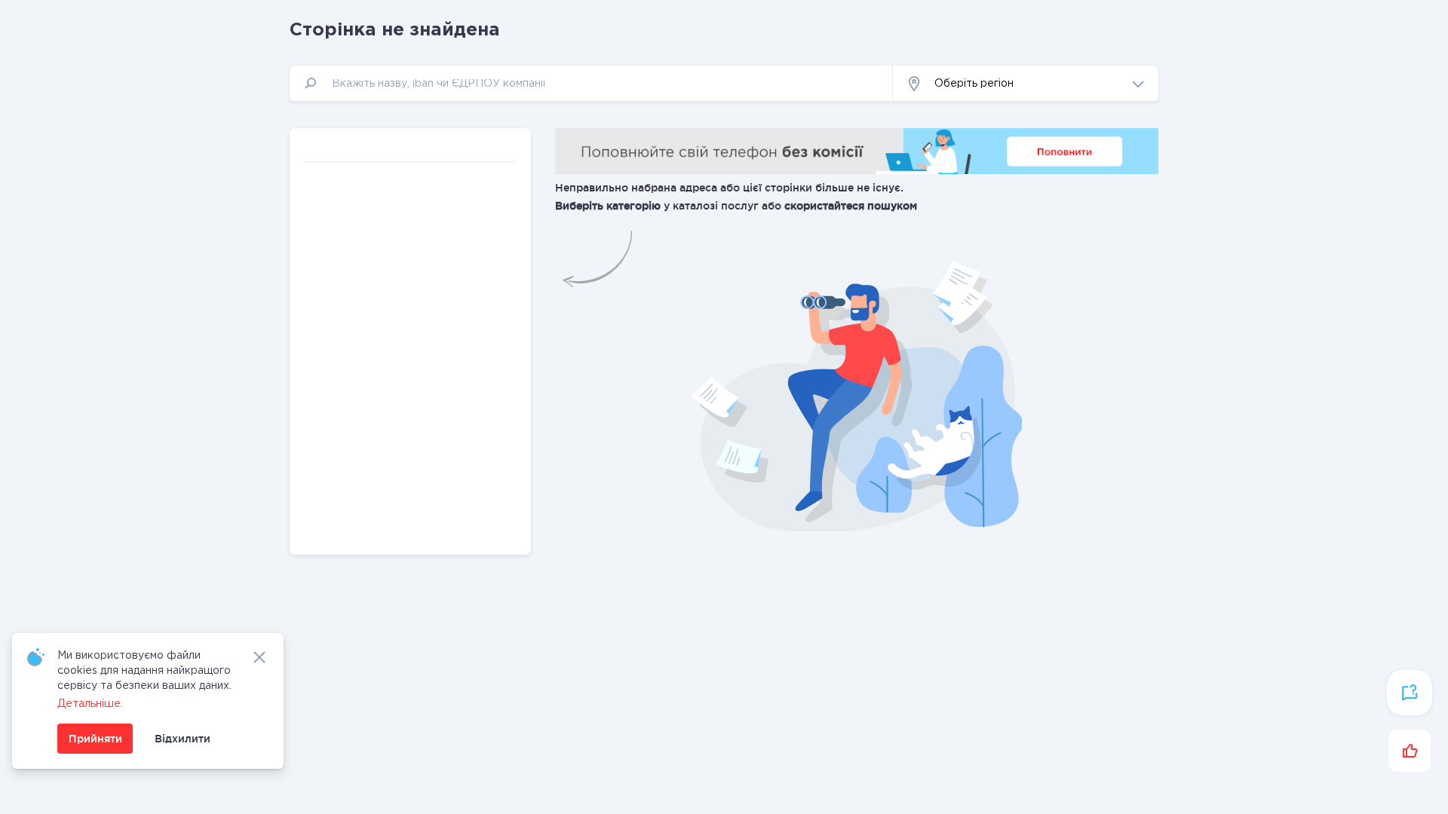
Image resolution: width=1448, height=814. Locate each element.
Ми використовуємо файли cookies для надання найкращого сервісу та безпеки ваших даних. (144, 670)
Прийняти (95, 739)
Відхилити (182, 739)
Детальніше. (90, 703)
